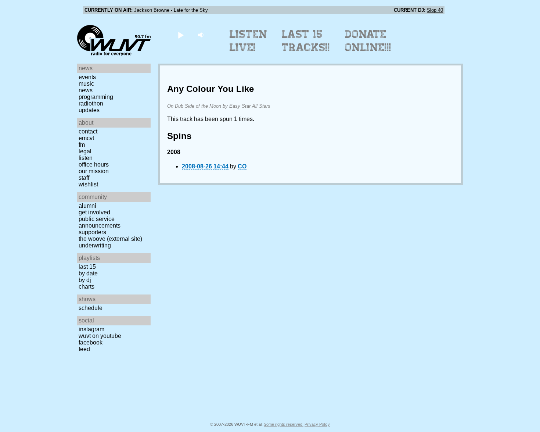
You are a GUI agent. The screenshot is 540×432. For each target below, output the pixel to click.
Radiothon (91, 103)
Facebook (90, 342)
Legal (85, 151)
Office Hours (94, 164)
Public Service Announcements (99, 222)
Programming (96, 97)
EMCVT (86, 138)
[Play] (180, 34)
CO (242, 166)
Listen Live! (248, 41)
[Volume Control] (201, 34)
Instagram (91, 329)
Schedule (90, 308)
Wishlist (88, 184)
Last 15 (87, 267)
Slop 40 (435, 10)
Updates (89, 110)
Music (86, 84)
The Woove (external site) (110, 239)
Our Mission (94, 171)
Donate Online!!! (368, 41)
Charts (86, 286)
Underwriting (95, 245)
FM (82, 145)
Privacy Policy (317, 424)
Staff (84, 178)
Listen (86, 158)
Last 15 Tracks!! (306, 41)
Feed (84, 349)
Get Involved (94, 212)
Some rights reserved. (283, 424)
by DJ (85, 280)
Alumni (87, 206)
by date (88, 273)
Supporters (92, 232)
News (86, 90)
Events (87, 77)
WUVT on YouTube (100, 336)
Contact (88, 131)
